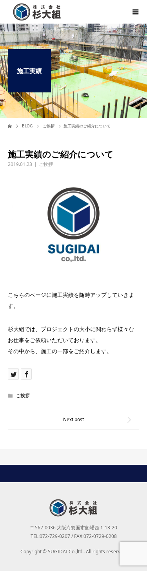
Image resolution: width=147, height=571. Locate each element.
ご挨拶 (46, 164)
